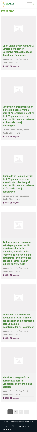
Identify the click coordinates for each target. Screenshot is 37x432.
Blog (14, 426)
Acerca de (24, 426)
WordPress (28, 422)
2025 (7, 203)
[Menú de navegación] (29, 4)
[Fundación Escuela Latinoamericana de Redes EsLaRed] (8, 4)
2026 (7, 66)
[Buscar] (33, 4)
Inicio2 (5, 426)
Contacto (7, 429)
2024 (7, 275)
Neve (6, 422)
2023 (7, 398)
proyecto (16, 66)
